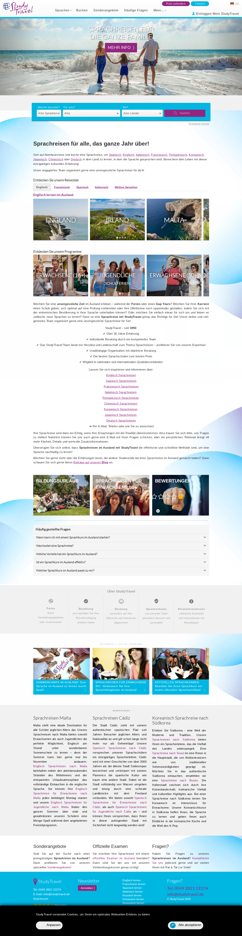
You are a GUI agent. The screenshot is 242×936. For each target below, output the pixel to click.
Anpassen (50, 925)
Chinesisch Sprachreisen (120, 403)
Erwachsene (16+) (60, 275)
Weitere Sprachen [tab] (126, 187)
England (60, 220)
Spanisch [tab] (82, 187)
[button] (18, 56)
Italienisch (142, 154)
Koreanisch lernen (133, 902)
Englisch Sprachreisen (121, 375)
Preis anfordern (176, 3)
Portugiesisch (178, 154)
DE (236, 3)
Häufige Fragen (136, 10)
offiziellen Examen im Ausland (114, 858)
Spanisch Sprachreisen (121, 380)
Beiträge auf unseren (90, 462)
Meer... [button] (159, 10)
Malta (174, 220)
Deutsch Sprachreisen (121, 420)
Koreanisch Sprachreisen (120, 409)
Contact (200, 3)
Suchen (185, 113)
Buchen (82, 10)
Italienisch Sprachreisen (121, 392)
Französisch (159, 154)
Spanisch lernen (132, 887)
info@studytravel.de (56, 894)
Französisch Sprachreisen (121, 386)
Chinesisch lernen (133, 899)
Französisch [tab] (62, 187)
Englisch (128, 154)
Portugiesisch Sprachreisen (120, 397)
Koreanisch (196, 154)
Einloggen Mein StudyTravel (217, 13)
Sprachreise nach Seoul (168, 753)
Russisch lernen (132, 895)
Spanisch (115, 154)
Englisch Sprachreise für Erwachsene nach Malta (60, 793)
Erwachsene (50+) (174, 275)
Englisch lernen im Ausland (53, 195)
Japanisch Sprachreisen (121, 414)
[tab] (117, 238)
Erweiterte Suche (199, 123)
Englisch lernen (132, 880)
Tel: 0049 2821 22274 (47, 889)
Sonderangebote (106, 10)
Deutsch (76, 159)
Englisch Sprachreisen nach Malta (60, 766)
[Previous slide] (38, 219)
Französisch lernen (134, 884)
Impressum (40, 898)
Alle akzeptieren (186, 925)
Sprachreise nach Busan (179, 780)
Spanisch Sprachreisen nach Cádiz (120, 748)
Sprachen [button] (63, 10)
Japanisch (40, 159)
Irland (117, 220)
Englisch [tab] (42, 187)
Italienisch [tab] (101, 187)
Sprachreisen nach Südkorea (173, 739)
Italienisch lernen (133, 891)
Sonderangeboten (59, 867)
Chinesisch (55, 159)
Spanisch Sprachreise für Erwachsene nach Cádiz (120, 802)
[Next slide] (203, 219)
